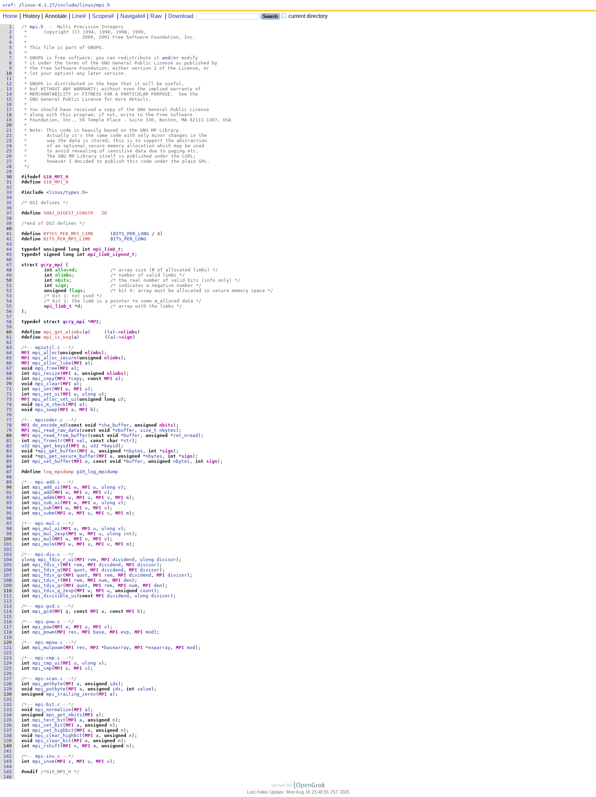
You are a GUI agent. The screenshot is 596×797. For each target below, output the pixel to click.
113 (8, 606)
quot (79, 569)
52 (10, 290)
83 (10, 451)
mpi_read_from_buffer (60, 435)
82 (10, 445)
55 (10, 306)
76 (10, 414)
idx (114, 683)
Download (180, 16)
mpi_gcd (42, 611)
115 (8, 616)
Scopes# (103, 16)
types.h (75, 192)
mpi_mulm (43, 544)
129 (8, 688)
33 (10, 192)
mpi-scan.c (49, 678)
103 (8, 554)
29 (10, 171)
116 (8, 621)
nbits (62, 280)
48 (10, 269)
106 (8, 569)
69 (10, 378)
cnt (127, 533)
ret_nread (185, 435)
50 (10, 280)
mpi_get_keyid (50, 445)
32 (10, 187)
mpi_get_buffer (57, 451)
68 (10, 373)
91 (10, 492)
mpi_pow (42, 626)
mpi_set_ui (46, 394)
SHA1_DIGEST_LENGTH (68, 213)
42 (10, 238)
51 (10, 285)
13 (10, 88)
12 (10, 83)
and (166, 57)
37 (10, 213)
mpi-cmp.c (47, 657)
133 (8, 709)
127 (8, 678)
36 (10, 207)
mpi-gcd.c (47, 606)
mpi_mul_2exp (49, 533)
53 (10, 295)
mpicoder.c (49, 419)
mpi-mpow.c (49, 642)
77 (10, 419)
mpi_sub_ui (46, 502)
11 (10, 78)
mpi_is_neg (57, 337)
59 (10, 326)
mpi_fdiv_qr (47, 575)
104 (8, 559)
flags (76, 290)
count (147, 590)
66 (10, 363)
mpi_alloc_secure (54, 357)
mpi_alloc (44, 352)
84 (10, 456)
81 (10, 440)
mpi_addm (43, 497)
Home (10, 16)
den (127, 580)
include (67, 5)
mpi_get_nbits (64, 714)
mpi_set (42, 388)
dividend (123, 559)
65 (10, 357)
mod (150, 632)
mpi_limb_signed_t (111, 254)
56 (10, 311)
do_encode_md (49, 425)
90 (10, 487)
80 (10, 435)
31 (10, 182)
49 (10, 275)
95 (10, 513)
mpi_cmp (42, 668)
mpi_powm (43, 632)
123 (8, 657)
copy (76, 378)
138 (8, 735)
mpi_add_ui (46, 487)
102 (8, 549)
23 (10, 140)
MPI (94, 321)
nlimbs (63, 275)
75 (10, 409)
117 (8, 626)
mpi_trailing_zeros (71, 694)
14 (10, 94)
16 (10, 104)
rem (92, 559)
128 (8, 683)
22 (10, 135)
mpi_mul (42, 538)
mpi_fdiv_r (46, 564)
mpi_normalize (53, 709)
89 (10, 482)
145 (8, 771)
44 (10, 249)
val (81, 440)
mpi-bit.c (47, 704)
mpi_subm (43, 513)
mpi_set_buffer (51, 461)
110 (8, 590)
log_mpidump (58, 471)
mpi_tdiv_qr (47, 585)
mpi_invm (43, 761)
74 (10, 404)
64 (10, 352)
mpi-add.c (47, 482)
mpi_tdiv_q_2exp (53, 590)
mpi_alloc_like (51, 363)
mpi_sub (42, 507)
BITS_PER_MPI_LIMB (66, 238)
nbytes (167, 430)
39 (10, 223)
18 (10, 114)
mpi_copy (43, 378)
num (103, 580)
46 (10, 259)
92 (10, 497)
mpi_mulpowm (47, 647)
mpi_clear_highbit (58, 735)
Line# (79, 16)
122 (8, 652)
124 (8, 663)
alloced (64, 269)
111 (8, 595)
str (127, 440)
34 (10, 197)
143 (8, 761)
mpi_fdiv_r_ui (56, 559)
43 (10, 244)
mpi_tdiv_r (46, 580)
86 (10, 466)
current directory (307, 16)
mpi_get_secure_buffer (67, 456)
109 (8, 585)
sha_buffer (115, 425)
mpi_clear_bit (53, 740)
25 (10, 150)
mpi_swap (46, 409)
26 (10, 156)
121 (8, 647)
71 (10, 388)
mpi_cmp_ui (46, 663)
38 (10, 218)
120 (8, 642)
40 (10, 228)
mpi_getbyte (47, 683)
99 (10, 533)
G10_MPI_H (55, 176)
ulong (89, 394)
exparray (159, 647)
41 (10, 233)
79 (10, 430)
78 (10, 425)
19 (10, 119)
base (98, 632)
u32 (25, 445)
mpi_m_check (50, 404)
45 (10, 254)
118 (8, 632)
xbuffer (125, 430)
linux (86, 5)
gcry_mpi (52, 264)
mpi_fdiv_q (46, 569)
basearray (116, 647)
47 (10, 264)
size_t (148, 430)
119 (8, 637)
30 (10, 176)
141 (8, 751)
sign (60, 285)
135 (8, 720)
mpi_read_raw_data (55, 430)
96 (10, 518)
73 (10, 399)
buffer (131, 435)
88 (10, 476)
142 (8, 756)
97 (10, 523)
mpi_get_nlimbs (62, 332)
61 (10, 337)
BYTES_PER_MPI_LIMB (68, 233)
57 (10, 316)
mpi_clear (47, 383)
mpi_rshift (46, 745)
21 (10, 130)
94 (10, 507)
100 (8, 538)
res (72, 632)
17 (10, 109)
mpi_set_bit (47, 725)
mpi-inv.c (47, 756)
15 (10, 99)
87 (10, 471)
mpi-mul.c (47, 523)
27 (10, 161)
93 (10, 502)
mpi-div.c (47, 554)
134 (8, 714)
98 (10, 528)
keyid (111, 445)
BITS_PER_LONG (131, 233)
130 (8, 694)
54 (10, 300)
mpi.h (103, 5)
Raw (156, 16)
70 (10, 383)
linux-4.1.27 (38, 5)
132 (8, 704)
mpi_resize (46, 373)
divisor (166, 559)
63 (10, 347)
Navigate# (133, 16)
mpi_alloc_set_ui (54, 399)
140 (8, 745)
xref (7, 5)
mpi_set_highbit (53, 730)
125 (8, 668)
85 (10, 461)
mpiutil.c (47, 347)
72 (10, 394)
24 (10, 145)
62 (10, 342)
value (144, 688)
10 (10, 73)
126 (8, 673)
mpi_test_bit (49, 720)
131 (8, 699)
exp (125, 632)
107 (8, 575)
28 (10, 166)
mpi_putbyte (50, 688)
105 (8, 564)
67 (10, 368)
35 (10, 202)
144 (8, 766)
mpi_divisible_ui (54, 595)
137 (8, 730)
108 (8, 580)
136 (8, 725)
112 (8, 601)
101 (8, 544)
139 (8, 740)
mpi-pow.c (47, 621)
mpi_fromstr (47, 440)
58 (10, 321)
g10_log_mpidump (97, 471)
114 (8, 611)
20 (10, 125)
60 (10, 332)
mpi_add (42, 492)
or (176, 57)
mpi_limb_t (107, 249)
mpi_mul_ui (46, 528)
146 (8, 776)
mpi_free (46, 368)
